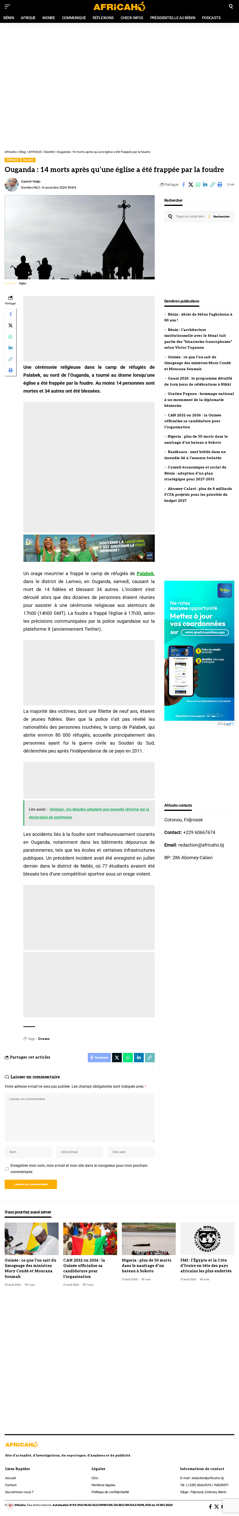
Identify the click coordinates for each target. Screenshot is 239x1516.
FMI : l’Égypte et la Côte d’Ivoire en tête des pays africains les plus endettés (206, 1265)
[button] (212, 184)
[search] (230, 6)
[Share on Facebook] (183, 184)
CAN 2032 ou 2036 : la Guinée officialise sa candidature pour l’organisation (192, 421)
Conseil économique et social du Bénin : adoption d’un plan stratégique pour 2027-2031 (195, 473)
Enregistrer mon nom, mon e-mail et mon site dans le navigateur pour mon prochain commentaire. (79, 1168)
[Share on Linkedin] (205, 184)
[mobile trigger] (9, 6)
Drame (44, 1039)
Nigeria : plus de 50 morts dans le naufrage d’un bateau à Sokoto (146, 1265)
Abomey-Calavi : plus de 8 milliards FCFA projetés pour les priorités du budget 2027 (198, 495)
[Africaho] (119, 6)
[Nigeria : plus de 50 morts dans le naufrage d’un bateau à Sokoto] (149, 1239)
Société (28, 160)
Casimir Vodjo (30, 181)
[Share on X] (190, 184)
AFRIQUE (12, 160)
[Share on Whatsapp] (198, 184)
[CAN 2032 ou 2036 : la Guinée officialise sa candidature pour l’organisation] (90, 1239)
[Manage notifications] (10, 1505)
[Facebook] (210, 1507)
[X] (216, 1507)
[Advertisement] (119, 54)
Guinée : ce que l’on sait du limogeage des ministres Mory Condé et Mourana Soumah (197, 363)
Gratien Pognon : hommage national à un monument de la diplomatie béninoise (199, 400)
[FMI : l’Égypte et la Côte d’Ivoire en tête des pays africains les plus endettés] (207, 1239)
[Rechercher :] (190, 216)
